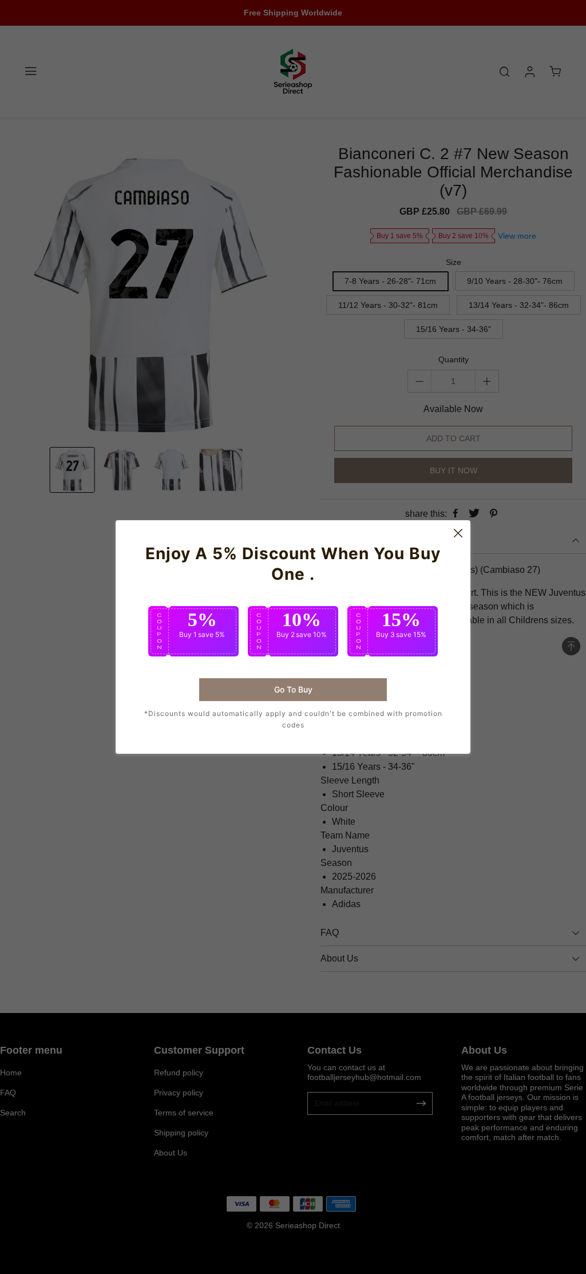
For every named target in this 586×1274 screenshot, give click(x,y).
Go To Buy (293, 689)
